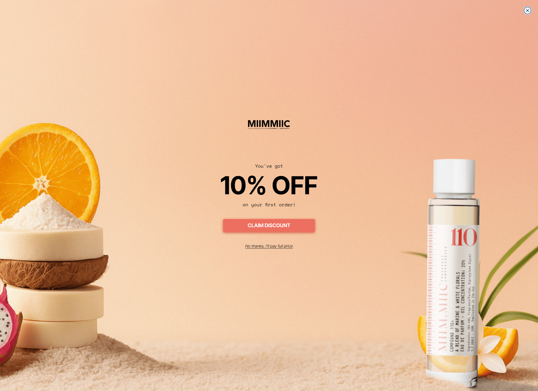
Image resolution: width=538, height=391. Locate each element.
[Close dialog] (527, 10)
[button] (269, 226)
